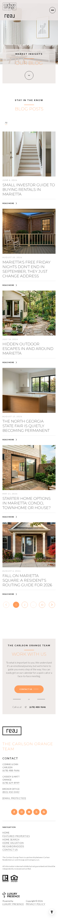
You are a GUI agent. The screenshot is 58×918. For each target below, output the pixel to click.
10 (42, 604)
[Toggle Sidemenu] (52, 10)
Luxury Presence (13, 904)
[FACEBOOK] (14, 812)
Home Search (10, 839)
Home (6, 832)
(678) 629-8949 (10, 782)
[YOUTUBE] (29, 812)
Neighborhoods (13, 846)
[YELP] (36, 812)
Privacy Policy (35, 904)
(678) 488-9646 (37, 707)
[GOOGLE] (44, 812)
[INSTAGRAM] (22, 812)
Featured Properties (16, 836)
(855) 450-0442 (10, 792)
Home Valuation (13, 843)
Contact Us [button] (10, 849)
